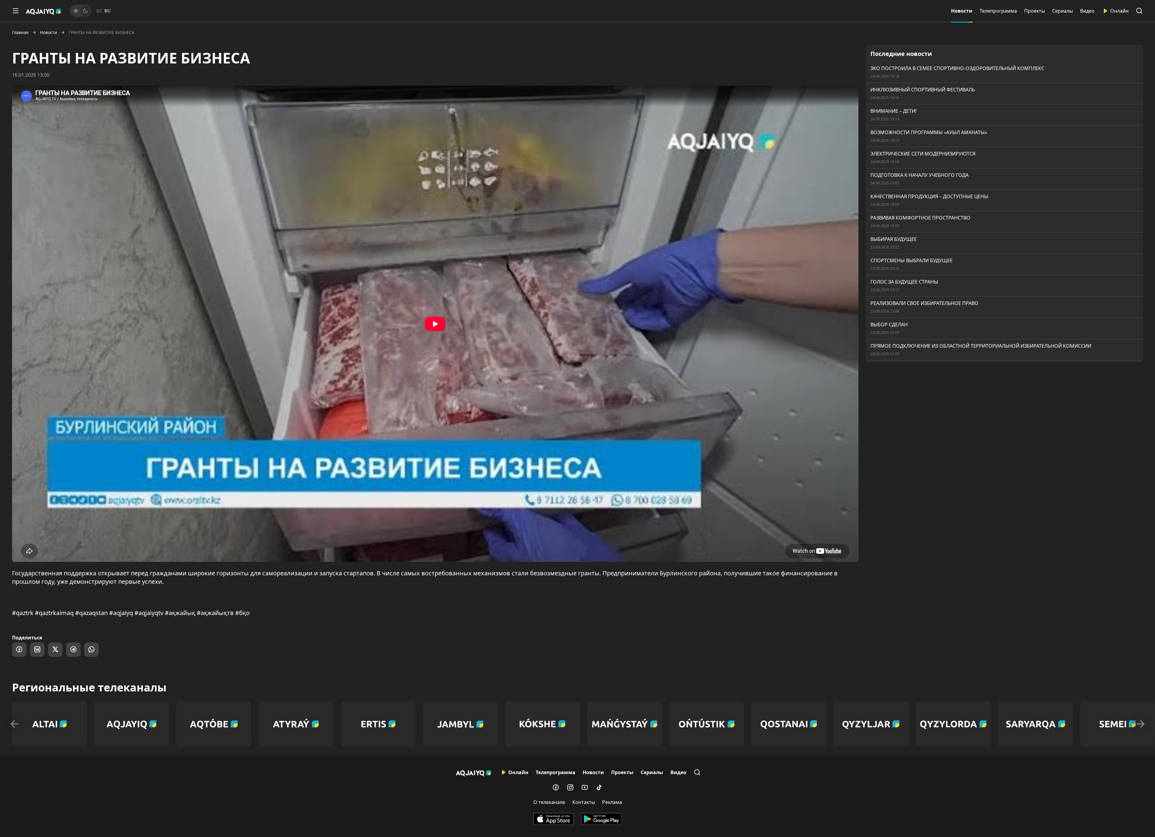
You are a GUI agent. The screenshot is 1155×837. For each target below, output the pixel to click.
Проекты (1034, 11)
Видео (1087, 11)
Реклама (612, 802)
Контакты (583, 802)
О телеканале (549, 802)
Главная (20, 32)
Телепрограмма (998, 11)
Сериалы (1062, 11)
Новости (961, 11)
